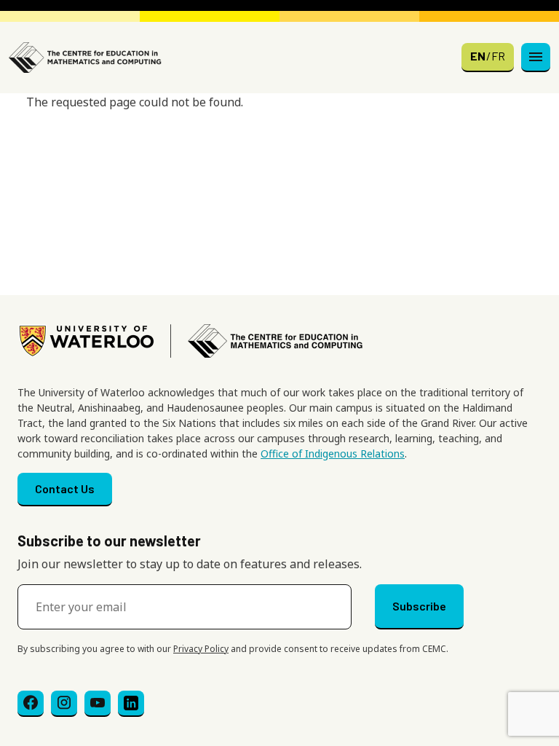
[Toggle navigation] (535, 57)
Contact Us (65, 488)
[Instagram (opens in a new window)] (64, 704)
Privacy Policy (201, 649)
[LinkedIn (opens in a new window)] (131, 704)
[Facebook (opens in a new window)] (30, 704)
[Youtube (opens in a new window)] (97, 704)
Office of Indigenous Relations (333, 453)
